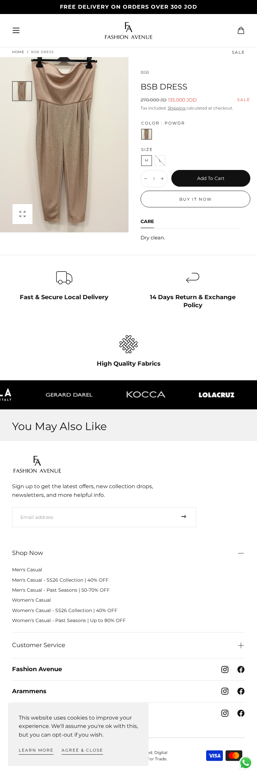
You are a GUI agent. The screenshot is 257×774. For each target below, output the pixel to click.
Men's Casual (27, 570)
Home (18, 52)
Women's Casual (31, 600)
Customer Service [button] (38, 645)
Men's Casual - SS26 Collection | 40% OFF (60, 580)
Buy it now (195, 199)
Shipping (176, 108)
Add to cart (211, 178)
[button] (16, 30)
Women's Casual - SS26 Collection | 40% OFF (64, 610)
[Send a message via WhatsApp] (246, 763)
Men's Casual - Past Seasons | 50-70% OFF (61, 590)
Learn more (36, 750)
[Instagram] (225, 669)
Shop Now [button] (27, 553)
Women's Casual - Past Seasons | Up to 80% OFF (69, 620)
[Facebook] (241, 669)
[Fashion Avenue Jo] (37, 464)
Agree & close (82, 750)
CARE (147, 221)
